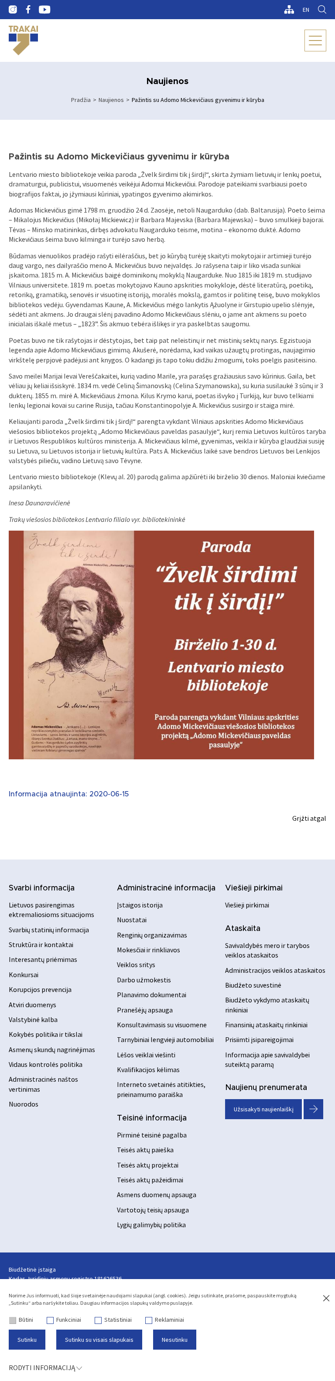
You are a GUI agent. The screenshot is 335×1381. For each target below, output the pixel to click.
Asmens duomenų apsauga (156, 1194)
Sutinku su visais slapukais (99, 1340)
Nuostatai (132, 919)
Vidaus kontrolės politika (45, 1064)
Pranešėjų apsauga (145, 1009)
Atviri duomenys (32, 1004)
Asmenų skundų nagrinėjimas (52, 1049)
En (306, 10)
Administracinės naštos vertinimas (43, 1084)
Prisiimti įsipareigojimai (259, 1039)
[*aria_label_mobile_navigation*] (315, 40)
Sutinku (27, 1340)
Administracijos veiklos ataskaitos (275, 970)
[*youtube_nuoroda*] (45, 9)
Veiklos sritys (136, 964)
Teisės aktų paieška (145, 1149)
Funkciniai (68, 1319)
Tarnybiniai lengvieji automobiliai (165, 1039)
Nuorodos (23, 1104)
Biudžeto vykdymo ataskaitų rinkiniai (267, 1004)
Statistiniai (118, 1319)
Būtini (26, 1319)
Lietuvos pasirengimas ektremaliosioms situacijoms (51, 909)
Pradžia (81, 100)
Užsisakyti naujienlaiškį (264, 1109)
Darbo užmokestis (144, 979)
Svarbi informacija (42, 888)
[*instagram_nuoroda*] (13, 9)
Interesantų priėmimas (43, 959)
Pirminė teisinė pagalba (152, 1135)
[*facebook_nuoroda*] (28, 9)
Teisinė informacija (152, 1118)
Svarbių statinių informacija (49, 929)
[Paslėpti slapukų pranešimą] (326, 1298)
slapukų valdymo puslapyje (161, 1303)
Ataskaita (242, 929)
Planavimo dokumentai (151, 994)
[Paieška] (322, 9)
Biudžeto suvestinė (253, 985)
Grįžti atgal (309, 818)
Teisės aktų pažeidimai (150, 1179)
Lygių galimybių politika (151, 1224)
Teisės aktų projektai (147, 1165)
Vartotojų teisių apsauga (153, 1209)
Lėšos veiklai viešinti (146, 1054)
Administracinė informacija (166, 888)
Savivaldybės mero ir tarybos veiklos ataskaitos (267, 950)
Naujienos (111, 100)
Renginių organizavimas (152, 935)
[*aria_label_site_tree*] (289, 9)
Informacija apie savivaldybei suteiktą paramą (267, 1059)
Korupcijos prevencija (40, 989)
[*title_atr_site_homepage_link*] (23, 40)
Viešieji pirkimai (254, 888)
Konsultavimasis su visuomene (162, 1024)
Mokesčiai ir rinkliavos (148, 949)
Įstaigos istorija (140, 904)
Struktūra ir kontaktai (41, 944)
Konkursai (23, 974)
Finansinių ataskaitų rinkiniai (266, 1024)
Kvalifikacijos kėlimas (148, 1069)
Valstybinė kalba (33, 1019)
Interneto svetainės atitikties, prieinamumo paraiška (161, 1089)
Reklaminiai (169, 1319)
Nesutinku (175, 1340)
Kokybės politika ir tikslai (45, 1034)
